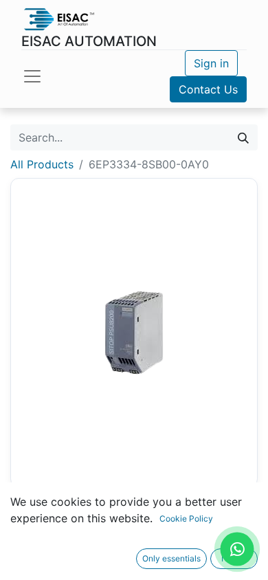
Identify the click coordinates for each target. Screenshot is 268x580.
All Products (42, 164)
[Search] (243, 137)
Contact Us (208, 89)
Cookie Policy (186, 518)
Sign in (211, 63)
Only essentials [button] (171, 558)
